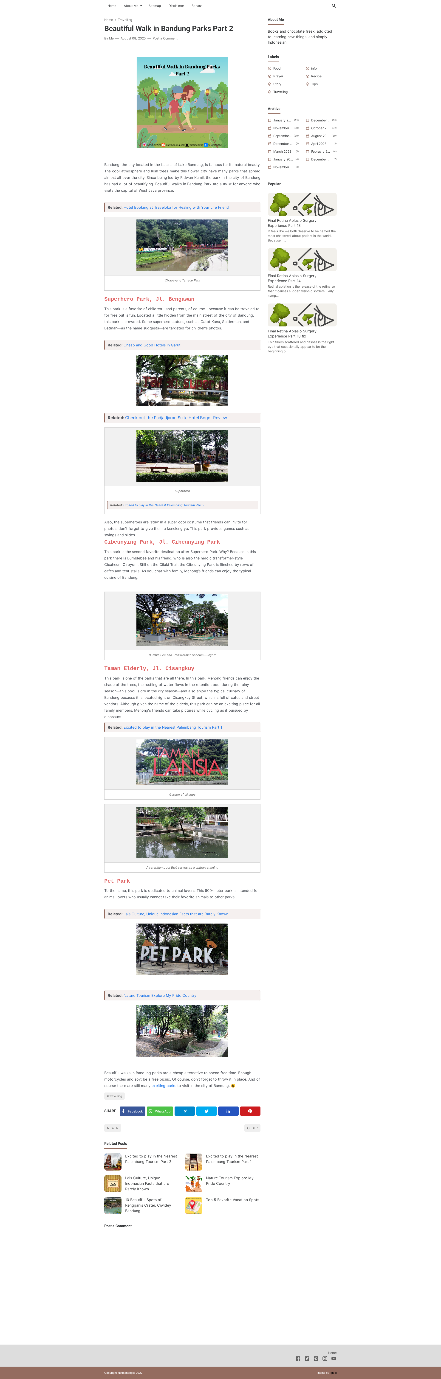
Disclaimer (176, 6)
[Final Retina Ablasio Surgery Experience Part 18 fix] (302, 325)
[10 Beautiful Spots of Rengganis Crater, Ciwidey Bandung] (113, 1205)
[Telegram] (185, 1111)
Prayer (278, 76)
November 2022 (283, 167)
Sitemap (155, 6)
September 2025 (282, 136)
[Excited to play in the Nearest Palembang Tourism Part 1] (193, 1162)
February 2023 (321, 151)
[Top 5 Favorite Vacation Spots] (193, 1205)
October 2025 (320, 128)
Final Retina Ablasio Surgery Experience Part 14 (292, 278)
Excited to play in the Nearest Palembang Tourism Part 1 (173, 727)
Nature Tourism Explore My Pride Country (160, 995)
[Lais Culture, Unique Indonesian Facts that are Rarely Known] (113, 1183)
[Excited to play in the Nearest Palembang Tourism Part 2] (113, 1162)
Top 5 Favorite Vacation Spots (232, 1199)
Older (252, 1128)
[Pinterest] (250, 1111)
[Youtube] (334, 1359)
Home (111, 6)
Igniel (333, 1372)
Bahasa (197, 6)
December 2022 (321, 159)
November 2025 (282, 128)
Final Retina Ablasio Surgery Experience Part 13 (292, 223)
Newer (112, 1128)
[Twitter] (206, 1111)
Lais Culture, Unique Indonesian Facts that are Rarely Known (176, 914)
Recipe (316, 76)
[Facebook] (298, 1359)
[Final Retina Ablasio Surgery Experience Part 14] (302, 269)
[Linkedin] (228, 1111)
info (314, 68)
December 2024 (283, 144)
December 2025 (321, 120)
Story (277, 84)
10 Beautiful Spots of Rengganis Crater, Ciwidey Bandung (148, 1205)
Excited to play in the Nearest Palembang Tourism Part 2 (163, 505)
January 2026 (283, 120)
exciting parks (164, 1085)
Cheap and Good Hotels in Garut (152, 345)
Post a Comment (165, 38)
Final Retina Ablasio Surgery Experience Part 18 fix (292, 333)
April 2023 (319, 144)
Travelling (115, 1096)
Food (277, 68)
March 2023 (282, 151)
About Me (131, 6)
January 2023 (283, 159)
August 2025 (320, 136)
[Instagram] (325, 1359)
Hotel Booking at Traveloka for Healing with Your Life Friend (176, 207)
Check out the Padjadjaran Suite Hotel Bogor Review (176, 417)
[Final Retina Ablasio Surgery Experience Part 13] (302, 214)
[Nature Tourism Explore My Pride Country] (193, 1183)
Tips (314, 84)
